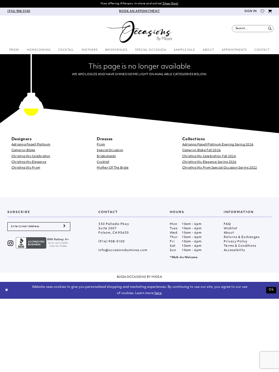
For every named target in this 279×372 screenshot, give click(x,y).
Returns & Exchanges (242, 237)
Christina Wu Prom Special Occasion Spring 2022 (219, 167)
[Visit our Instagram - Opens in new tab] (10, 244)
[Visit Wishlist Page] (262, 12)
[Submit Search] (270, 28)
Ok (271, 290)
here (158, 293)
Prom (101, 144)
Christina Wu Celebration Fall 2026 (209, 156)
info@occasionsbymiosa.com (122, 250)
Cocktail (103, 162)
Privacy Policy (235, 241)
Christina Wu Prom (25, 167)
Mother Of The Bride (113, 167)
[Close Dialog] (6, 290)
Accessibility (234, 250)
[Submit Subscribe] (64, 226)
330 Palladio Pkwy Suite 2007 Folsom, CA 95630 (113, 228)
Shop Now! (170, 3)
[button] (250, 12)
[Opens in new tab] (43, 243)
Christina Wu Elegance (28, 162)
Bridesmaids (106, 156)
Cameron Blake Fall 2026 (201, 150)
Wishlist (230, 228)
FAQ (227, 224)
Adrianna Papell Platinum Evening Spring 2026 (218, 144)
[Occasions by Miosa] (139, 32)
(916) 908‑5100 (111, 241)
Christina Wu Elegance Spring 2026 (209, 162)
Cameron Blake (23, 150)
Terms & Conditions (240, 246)
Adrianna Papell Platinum (30, 144)
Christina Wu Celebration (30, 156)
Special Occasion (110, 150)
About (229, 232)
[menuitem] (18, 12)
